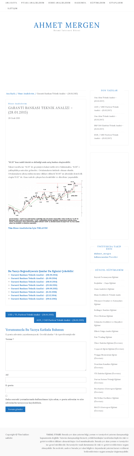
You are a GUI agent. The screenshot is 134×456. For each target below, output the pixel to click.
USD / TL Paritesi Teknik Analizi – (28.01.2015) (31, 314)
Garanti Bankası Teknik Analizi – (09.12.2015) (34, 299)
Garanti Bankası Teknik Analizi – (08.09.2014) (34, 275)
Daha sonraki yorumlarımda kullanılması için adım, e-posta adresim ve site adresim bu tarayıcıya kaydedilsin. (44, 401)
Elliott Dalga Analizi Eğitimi (106, 331)
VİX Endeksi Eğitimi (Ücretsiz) (107, 373)
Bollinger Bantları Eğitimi (105, 310)
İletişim (13, 8)
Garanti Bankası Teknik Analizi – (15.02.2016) (34, 292)
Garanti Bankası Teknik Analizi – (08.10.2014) (34, 281)
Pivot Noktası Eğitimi (103, 316)
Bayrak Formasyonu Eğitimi (106, 277)
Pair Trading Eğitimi (103, 337)
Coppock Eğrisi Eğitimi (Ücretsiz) (109, 349)
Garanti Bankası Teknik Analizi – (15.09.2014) (34, 278)
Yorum (9, 339)
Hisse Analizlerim (59, 3)
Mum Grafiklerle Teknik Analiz (107, 295)
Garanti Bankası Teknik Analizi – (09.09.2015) (34, 288)
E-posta (9, 385)
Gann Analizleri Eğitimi (104, 289)
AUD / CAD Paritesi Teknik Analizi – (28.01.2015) (60, 320)
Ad (6, 374)
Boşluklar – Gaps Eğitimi (105, 283)
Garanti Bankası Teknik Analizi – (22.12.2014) (34, 295)
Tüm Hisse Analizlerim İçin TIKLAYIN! (28, 228)
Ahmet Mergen (67, 25)
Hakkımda (80, 3)
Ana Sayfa (11, 3)
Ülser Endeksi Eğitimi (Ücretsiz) (108, 343)
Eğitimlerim (97, 3)
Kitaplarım (116, 3)
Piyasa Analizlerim (32, 3)
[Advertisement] (67, 64)
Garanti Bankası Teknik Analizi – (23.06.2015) (34, 285)
